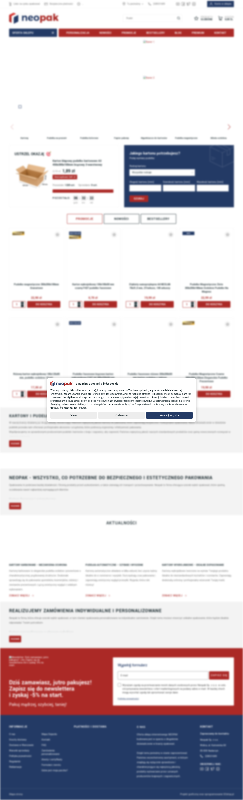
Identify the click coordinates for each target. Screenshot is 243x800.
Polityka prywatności (128, 698)
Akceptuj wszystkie (170, 415)
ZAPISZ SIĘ (219, 675)
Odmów (73, 415)
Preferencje (122, 415)
